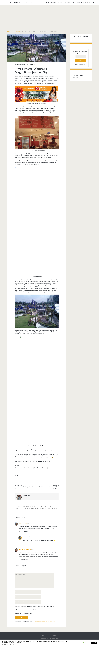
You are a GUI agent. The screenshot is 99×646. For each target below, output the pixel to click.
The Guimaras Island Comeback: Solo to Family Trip (48, 487)
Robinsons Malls (44, 508)
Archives (60, 2)
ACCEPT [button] (94, 642)
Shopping (16, 31)
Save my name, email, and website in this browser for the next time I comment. (35, 606)
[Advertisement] (49, 16)
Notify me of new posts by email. (24, 613)
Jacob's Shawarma (29, 506)
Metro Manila (48, 506)
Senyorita (33, 64)
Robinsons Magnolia (31, 508)
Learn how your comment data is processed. (45, 621)
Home (9, 31)
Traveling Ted (23, 523)
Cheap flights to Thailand (78, 75)
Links (73, 2)
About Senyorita (51, 2)
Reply (29, 531)
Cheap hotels (75, 77)
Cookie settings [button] (86, 643)
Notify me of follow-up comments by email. (27, 609)
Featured (19, 504)
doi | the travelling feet (25, 549)
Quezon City (20, 508)
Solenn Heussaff (36, 510)
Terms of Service (82, 2)
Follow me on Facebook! (80, 36)
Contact (67, 2)
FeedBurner (83, 64)
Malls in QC (39, 506)
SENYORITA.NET (15, 2)
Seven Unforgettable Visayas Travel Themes (24, 487)
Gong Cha (19, 506)
